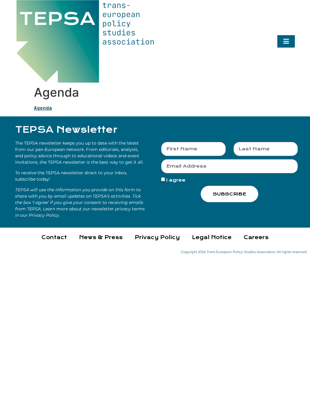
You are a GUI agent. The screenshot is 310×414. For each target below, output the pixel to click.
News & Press (101, 237)
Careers (256, 237)
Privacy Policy (157, 237)
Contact (54, 237)
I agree (176, 180)
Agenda (43, 108)
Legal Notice (212, 237)
